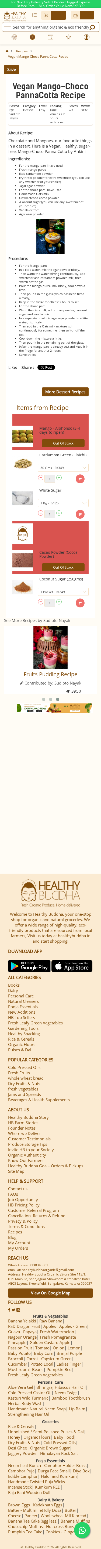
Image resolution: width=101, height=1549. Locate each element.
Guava (14, 1331)
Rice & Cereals (21, 1039)
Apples (49, 1326)
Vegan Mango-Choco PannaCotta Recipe (38, 56)
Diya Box (81, 1470)
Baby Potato (19, 1353)
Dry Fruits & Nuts (24, 1083)
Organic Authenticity (27, 1155)
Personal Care (21, 996)
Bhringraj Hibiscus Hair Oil (61, 1387)
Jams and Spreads (24, 1094)
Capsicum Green (56, 1358)
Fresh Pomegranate (58, 1337)
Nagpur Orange (22, 1337)
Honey (14, 1437)
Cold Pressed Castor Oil (29, 1392)
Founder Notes (22, 1128)
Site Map (16, 1171)
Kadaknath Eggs (47, 1504)
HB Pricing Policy (24, 1205)
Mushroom (18, 1369)
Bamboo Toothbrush (70, 1398)
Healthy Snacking (24, 1033)
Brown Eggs (19, 1504)
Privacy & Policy (23, 1221)
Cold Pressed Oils (24, 1067)
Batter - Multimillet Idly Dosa (34, 1510)
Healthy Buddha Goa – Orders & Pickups (45, 1165)
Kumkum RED (48, 1487)
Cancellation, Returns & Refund (36, 1215)
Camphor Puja (21, 1470)
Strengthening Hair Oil (28, 1414)
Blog (12, 1237)
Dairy (13, 990)
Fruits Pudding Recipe (50, 674)
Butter (70, 1510)
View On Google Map (50, 1292)
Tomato (42, 1347)
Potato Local (41, 1364)
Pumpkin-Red (59, 1369)
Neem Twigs (66, 1392)
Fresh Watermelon (57, 1331)
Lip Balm (77, 1408)
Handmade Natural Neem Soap (37, 1408)
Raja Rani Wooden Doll (29, 1492)
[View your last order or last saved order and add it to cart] (34, 15)
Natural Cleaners (23, 1001)
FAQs (13, 1194)
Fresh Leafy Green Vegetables (35, 1022)
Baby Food (64, 1437)
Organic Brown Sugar (50, 1448)
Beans (37, 1369)
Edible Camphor (23, 1476)
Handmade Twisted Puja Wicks (36, 1481)
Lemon (74, 1347)
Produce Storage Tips (27, 1144)
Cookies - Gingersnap (65, 1531)
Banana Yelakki (22, 1321)
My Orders (18, 1248)
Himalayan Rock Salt (59, 1453)
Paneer (31, 1515)
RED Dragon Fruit (24, 1326)
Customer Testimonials (29, 1138)
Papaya (30, 1331)
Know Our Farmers (25, 1160)
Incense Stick (20, 1487)
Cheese (14, 1515)
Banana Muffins (75, 1521)
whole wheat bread (26, 1078)
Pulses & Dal (19, 1049)
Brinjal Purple (69, 1353)
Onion (58, 1347)
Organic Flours (21, 1044)
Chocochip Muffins (25, 1526)
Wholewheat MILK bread (63, 1515)
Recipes (22, 51)
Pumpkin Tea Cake (25, 1531)
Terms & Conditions (26, 1226)
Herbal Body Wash (25, 1403)
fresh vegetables (23, 1089)
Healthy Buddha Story (28, 1117)
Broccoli (15, 1358)
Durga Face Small (54, 1470)
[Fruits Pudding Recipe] (50, 647)
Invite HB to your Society (31, 1149)
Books (14, 985)
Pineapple (17, 1342)
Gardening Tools (23, 1028)
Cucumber (17, 1364)
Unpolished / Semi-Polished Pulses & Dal (46, 1431)
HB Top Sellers (21, 1017)
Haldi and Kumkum (59, 1476)
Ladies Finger (69, 1364)
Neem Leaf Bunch (24, 1465)
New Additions (21, 1012)
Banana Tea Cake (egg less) (32, 1521)
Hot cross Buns (60, 1526)
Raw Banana (50, 1321)
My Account (19, 1242)
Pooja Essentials (23, 1006)
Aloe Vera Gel (20, 1387)
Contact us (17, 1188)
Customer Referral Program (33, 1210)
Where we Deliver (24, 1133)
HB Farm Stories (23, 1122)
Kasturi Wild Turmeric (28, 1398)
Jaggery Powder (22, 1453)
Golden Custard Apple (50, 1342)
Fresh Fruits (19, 1072)
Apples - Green (73, 1326)
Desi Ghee (17, 1448)
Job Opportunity (23, 1199)
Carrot (32, 1358)
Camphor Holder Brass (65, 1465)
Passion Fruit (20, 1347)
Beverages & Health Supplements (39, 1099)
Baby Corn (43, 1353)
